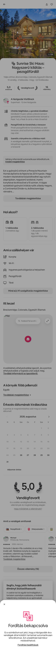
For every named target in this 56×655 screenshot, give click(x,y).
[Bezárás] (4, 604)
